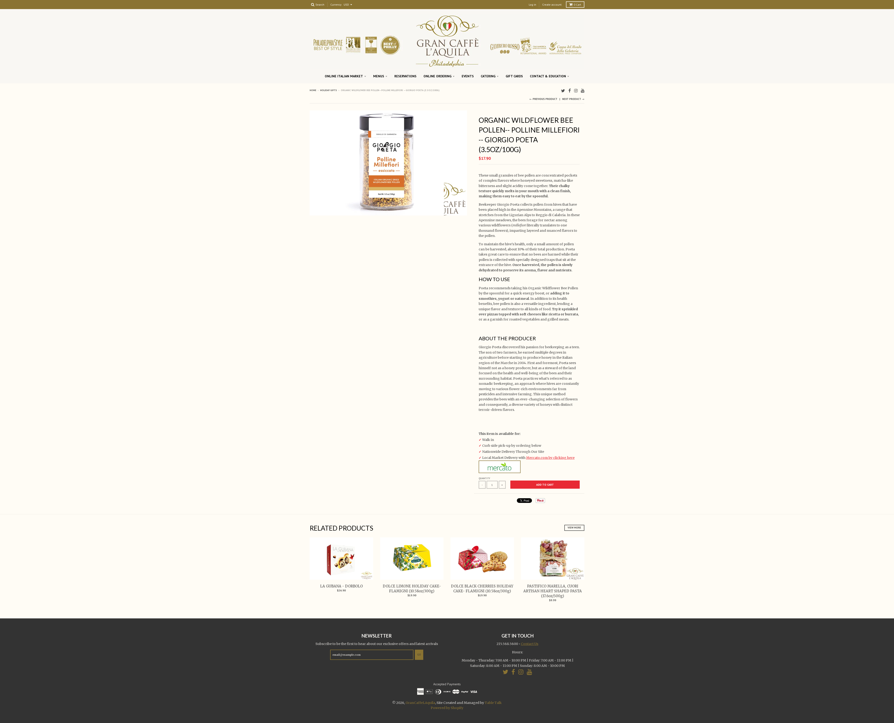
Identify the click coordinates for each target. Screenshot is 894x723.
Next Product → (573, 99)
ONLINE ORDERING (437, 76)
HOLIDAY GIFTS (328, 90)
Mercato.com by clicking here (550, 458)
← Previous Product (543, 99)
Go (419, 654)
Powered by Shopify (447, 708)
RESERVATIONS (405, 76)
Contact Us (529, 644)
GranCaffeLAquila (420, 703)
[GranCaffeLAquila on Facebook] (569, 90)
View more (574, 527)
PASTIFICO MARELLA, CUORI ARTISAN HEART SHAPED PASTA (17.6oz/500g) (552, 591)
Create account (552, 4)
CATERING (488, 76)
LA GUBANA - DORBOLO (341, 586)
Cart (577, 4)
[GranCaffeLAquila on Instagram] (576, 90)
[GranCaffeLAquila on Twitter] (563, 90)
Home (313, 90)
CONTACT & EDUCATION (548, 76)
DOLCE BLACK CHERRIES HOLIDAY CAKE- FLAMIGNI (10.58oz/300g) (482, 588)
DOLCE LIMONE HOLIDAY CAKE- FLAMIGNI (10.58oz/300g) (412, 588)
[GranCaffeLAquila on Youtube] (582, 90)
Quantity (484, 478)
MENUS (378, 76)
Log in (532, 4)
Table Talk (493, 703)
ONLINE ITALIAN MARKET (344, 76)
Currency (336, 5)
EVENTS (468, 76)
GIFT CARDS (514, 76)
